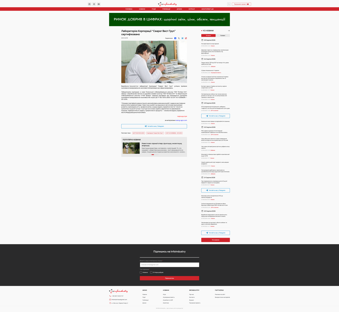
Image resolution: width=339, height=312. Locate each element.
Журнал (192, 9)
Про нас (191, 294)
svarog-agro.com (181, 120)
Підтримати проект (240, 4)
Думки (179, 9)
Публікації (166, 9)
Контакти (192, 297)
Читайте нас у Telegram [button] (155, 126)
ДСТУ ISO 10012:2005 (138, 133)
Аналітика (166, 303)
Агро (164, 294)
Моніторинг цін (208, 9)
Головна (128, 9)
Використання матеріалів (222, 297)
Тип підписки (144, 269)
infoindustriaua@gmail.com (119, 299)
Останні (208, 35)
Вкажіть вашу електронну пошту (151, 261)
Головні (222, 35)
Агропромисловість (169, 297)
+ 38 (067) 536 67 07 (117, 296)
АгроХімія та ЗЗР (168, 300)
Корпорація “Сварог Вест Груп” (155, 133)
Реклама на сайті (220, 294)
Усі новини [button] (215, 240)
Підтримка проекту (194, 303)
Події (154, 9)
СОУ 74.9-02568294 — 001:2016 (174, 133)
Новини (142, 9)
